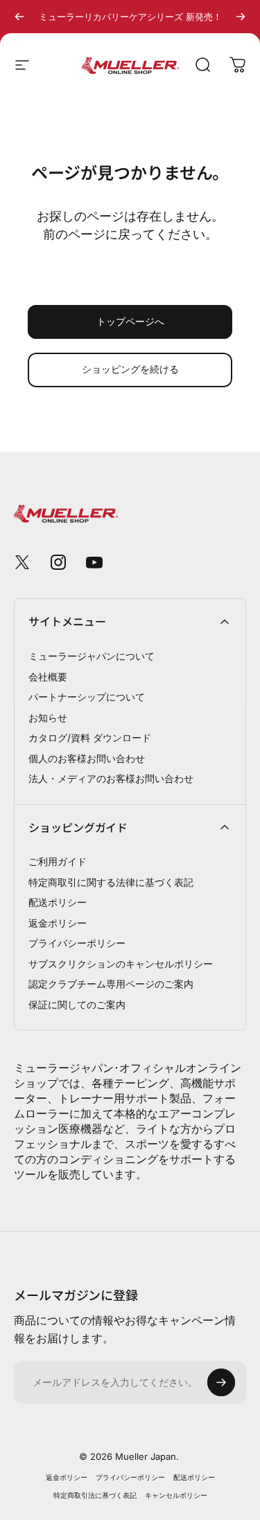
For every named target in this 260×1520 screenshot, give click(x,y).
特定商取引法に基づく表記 (95, 1495)
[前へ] (19, 16)
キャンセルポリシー (176, 1495)
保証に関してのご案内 (76, 1004)
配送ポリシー (57, 902)
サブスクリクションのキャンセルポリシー (120, 964)
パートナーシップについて (86, 697)
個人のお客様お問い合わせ (86, 758)
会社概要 (47, 677)
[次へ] (240, 16)
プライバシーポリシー (76, 943)
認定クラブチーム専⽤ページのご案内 (110, 984)
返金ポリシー (57, 923)
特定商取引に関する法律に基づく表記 (110, 882)
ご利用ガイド (57, 861)
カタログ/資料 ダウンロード (89, 737)
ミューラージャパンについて (91, 656)
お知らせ (47, 717)
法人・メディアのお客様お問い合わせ (110, 778)
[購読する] (221, 1382)
